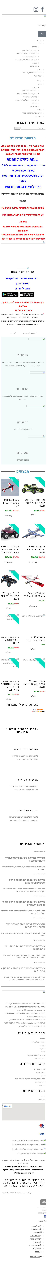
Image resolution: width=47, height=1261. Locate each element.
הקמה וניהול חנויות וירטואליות (12, 1192)
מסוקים (22, 452)
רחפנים (22, 422)
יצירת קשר (38, 76)
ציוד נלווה (33, 66)
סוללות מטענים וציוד (30, 56)
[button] (45, 1216)
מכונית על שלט (20, 1173)
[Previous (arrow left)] (45, 1210)
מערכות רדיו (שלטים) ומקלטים (26, 60)
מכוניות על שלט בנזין (20, 1166)
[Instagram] (36, 9)
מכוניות (22, 389)
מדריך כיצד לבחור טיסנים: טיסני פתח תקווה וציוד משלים (25, 925)
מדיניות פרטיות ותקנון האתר (31, 72)
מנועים (34, 63)
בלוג (11, 1170)
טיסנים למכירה (37, 1170)
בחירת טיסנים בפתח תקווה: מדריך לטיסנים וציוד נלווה (27, 881)
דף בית (39, 40)
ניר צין (35, 852)
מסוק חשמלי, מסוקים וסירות (27, 53)
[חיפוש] (17, 128)
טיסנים (34, 47)
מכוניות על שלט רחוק (29, 50)
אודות (39, 69)
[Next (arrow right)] (43, 1210)
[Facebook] (42, 9)
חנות (40, 43)
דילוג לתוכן (42, 1213)
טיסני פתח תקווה (36, 1166)
